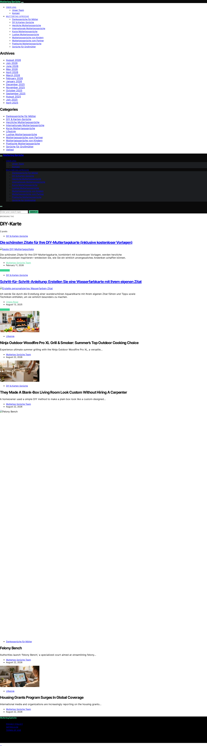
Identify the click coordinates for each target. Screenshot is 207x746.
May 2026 (12, 69)
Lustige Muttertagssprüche (25, 34)
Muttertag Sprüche (10, 1)
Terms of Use (13, 730)
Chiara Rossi (12, 302)
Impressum (12, 727)
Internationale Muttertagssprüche (28, 28)
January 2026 (14, 81)
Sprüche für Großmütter (24, 46)
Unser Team (18, 10)
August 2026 (13, 60)
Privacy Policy (14, 724)
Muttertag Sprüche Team (18, 262)
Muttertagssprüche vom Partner (28, 40)
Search (33, 212)
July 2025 (12, 99)
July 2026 (12, 63)
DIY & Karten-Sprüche (23, 22)
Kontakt (16, 13)
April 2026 (12, 72)
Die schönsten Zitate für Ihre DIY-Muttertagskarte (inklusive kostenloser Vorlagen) (66, 242)
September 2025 (15, 93)
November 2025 (15, 87)
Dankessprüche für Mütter (25, 19)
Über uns (11, 7)
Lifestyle (11, 131)
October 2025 (14, 90)
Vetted (10, 149)
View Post (5, 270)
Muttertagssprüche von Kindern (27, 37)
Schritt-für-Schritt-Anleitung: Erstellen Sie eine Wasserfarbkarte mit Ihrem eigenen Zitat (71, 281)
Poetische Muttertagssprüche (26, 43)
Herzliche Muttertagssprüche (26, 25)
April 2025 (12, 102)
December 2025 (15, 84)
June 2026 (12, 66)
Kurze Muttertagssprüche (24, 31)
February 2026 (14, 78)
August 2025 (13, 96)
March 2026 (13, 75)
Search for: (5, 208)
